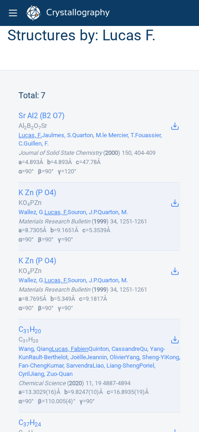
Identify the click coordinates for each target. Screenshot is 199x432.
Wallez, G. (31, 212)
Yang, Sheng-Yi (146, 357)
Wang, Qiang (35, 348)
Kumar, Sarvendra (70, 365)
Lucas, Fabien (70, 348)
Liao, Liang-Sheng (116, 365)
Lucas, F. (30, 135)
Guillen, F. (36, 143)
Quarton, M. (87, 135)
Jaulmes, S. (57, 135)
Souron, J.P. (83, 212)
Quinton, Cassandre (114, 348)
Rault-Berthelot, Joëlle (57, 357)
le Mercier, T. (118, 135)
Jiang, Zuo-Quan (51, 373)
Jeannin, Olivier (106, 357)
